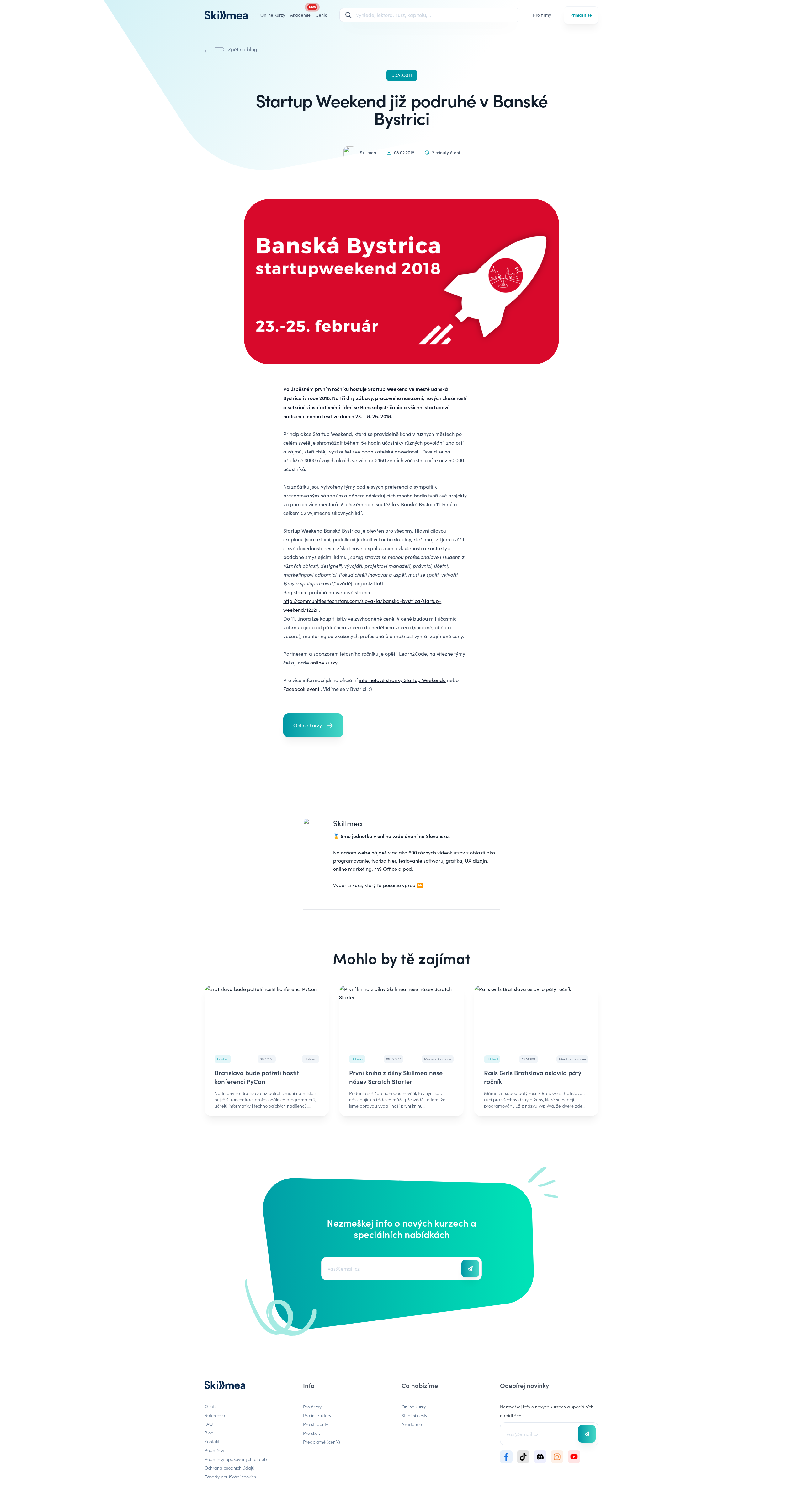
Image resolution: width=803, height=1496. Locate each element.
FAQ (209, 1424)
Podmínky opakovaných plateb (236, 1459)
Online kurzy (272, 15)
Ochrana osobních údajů (229, 1468)
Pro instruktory (317, 1415)
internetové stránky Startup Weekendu (402, 680)
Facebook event (301, 689)
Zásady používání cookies (230, 1476)
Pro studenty (315, 1424)
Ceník (321, 15)
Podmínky (214, 1450)
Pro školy (312, 1433)
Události (401, 75)
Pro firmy (542, 15)
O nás (210, 1406)
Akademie (412, 1424)
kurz (357, 885)
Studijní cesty (414, 1415)
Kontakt (212, 1441)
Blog (209, 1432)
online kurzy (324, 662)
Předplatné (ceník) (321, 1442)
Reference (215, 1415)
